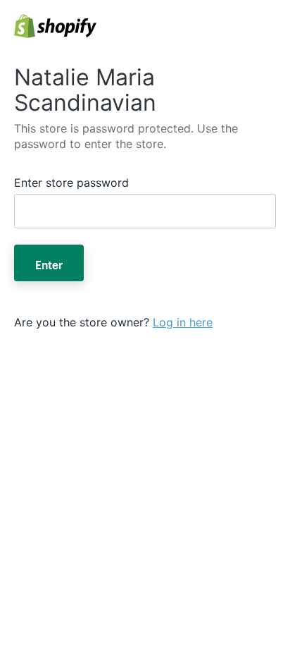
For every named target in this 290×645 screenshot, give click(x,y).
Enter (49, 263)
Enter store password (71, 183)
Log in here (183, 322)
